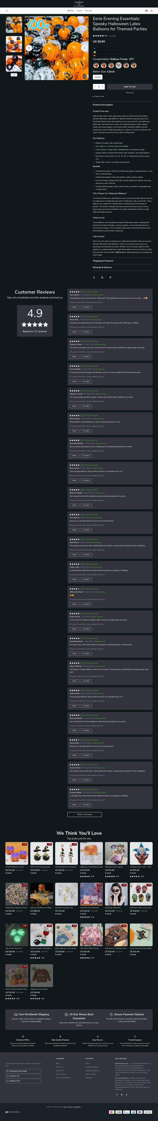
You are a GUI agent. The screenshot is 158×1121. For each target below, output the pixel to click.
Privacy (70, 1107)
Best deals (88, 11)
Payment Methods (92, 1067)
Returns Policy (90, 1074)
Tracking (88, 1077)
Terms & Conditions (63, 1077)
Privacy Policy (61, 1074)
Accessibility (77, 1107)
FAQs (87, 1063)
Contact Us (60, 1070)
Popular (79, 11)
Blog (57, 1063)
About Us (59, 1067)
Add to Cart (130, 87)
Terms (65, 1107)
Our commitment (121, 1078)
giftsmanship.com (121, 1063)
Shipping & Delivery (92, 1070)
